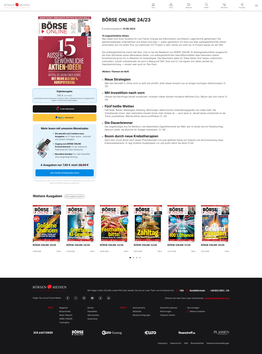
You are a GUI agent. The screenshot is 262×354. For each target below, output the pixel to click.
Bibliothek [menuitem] (189, 7)
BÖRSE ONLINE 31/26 (178, 245)
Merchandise (93, 315)
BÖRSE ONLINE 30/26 (212, 245)
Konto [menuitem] (171, 7)
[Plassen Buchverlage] (221, 333)
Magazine (63, 308)
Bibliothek (137, 311)
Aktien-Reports (65, 315)
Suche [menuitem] (206, 7)
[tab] (130, 257)
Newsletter (92, 311)
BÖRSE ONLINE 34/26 (78, 245)
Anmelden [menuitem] (242, 7)
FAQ (182, 290)
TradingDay (64, 322)
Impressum (162, 343)
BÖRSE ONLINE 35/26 (44, 245)
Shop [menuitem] (153, 7)
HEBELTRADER (65, 319)
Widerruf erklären (197, 311)
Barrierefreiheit (197, 343)
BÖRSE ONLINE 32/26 (145, 245)
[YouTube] (92, 298)
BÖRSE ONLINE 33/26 (111, 245)
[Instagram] (84, 298)
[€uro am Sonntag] (112, 332)
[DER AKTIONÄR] (43, 333)
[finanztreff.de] (186, 332)
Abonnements (139, 308)
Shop (50, 308)
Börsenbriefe (65, 311)
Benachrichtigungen (141, 315)
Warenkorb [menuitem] (224, 7)
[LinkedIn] (108, 298)
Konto (123, 308)
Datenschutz (175, 343)
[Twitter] (76, 298)
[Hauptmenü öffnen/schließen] (256, 5)
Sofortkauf (69, 118)
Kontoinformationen (168, 308)
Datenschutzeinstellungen (217, 343)
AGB (186, 343)
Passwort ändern (167, 315)
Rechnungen (165, 311)
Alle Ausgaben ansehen (74, 196)
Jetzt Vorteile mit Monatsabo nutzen (64, 173)
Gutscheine (92, 319)
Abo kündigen (193, 308)
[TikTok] (100, 298)
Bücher (90, 308)
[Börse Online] (77, 332)
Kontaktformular (197, 290)
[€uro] (150, 332)
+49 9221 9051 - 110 (219, 290)
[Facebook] (67, 298)
